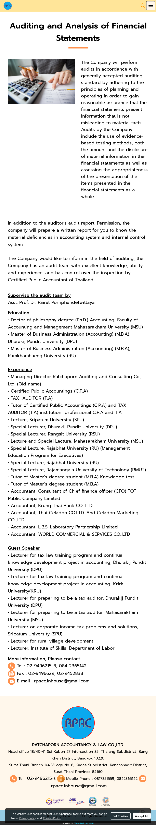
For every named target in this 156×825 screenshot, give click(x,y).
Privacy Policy (27, 818)
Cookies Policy (52, 818)
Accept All (141, 816)
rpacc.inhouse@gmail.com (62, 681)
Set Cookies (120, 816)
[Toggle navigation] (150, 5)
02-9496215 (39, 778)
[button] (142, 5)
